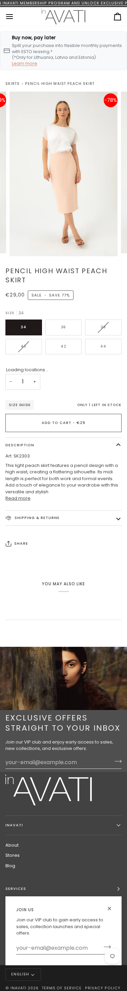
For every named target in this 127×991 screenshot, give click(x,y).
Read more (17, 498)
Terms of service (62, 988)
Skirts (12, 83)
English (20, 974)
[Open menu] (15, 16)
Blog (10, 866)
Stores (12, 855)
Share (21, 543)
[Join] (105, 947)
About (12, 845)
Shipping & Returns (36, 517)
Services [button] (15, 888)
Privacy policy (103, 988)
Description (19, 445)
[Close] (112, 908)
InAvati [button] (14, 825)
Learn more (24, 63)
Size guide (19, 404)
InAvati (18, 988)
